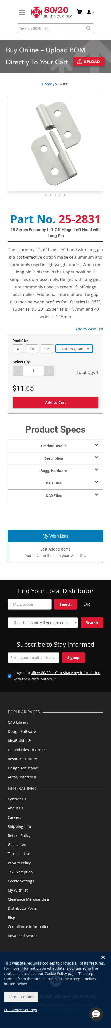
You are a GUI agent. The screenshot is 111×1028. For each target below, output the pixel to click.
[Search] (88, 28)
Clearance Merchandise (28, 899)
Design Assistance (23, 767)
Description (53, 458)
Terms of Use (19, 853)
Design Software (22, 731)
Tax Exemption (20, 872)
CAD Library (18, 722)
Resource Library (22, 758)
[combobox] (55, 28)
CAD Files (54, 483)
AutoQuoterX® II (22, 776)
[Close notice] (103, 957)
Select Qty (21, 362)
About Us (15, 808)
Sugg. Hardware (54, 471)
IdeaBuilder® (19, 740)
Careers (14, 817)
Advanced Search (23, 935)
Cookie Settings (21, 881)
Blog (11, 917)
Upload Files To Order (26, 749)
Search (66, 604)
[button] (46, 195)
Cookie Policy (56, 973)
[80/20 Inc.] (51, 12)
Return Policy (19, 835)
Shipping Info (19, 826)
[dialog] (55, 990)
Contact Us (17, 799)
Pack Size (21, 341)
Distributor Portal (23, 908)
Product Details (53, 446)
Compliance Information (29, 926)
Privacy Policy (19, 862)
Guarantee (17, 844)
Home (47, 84)
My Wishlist (18, 890)
